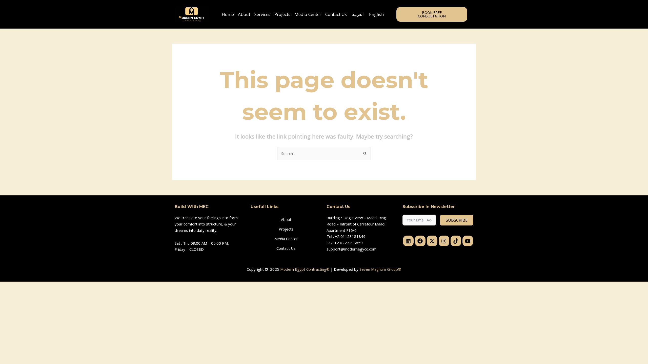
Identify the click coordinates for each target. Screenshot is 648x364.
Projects (282, 14)
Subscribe (457, 220)
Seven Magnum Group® (380, 269)
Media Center (307, 14)
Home (228, 14)
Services (262, 14)
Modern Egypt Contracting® (305, 269)
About (244, 14)
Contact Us (336, 14)
